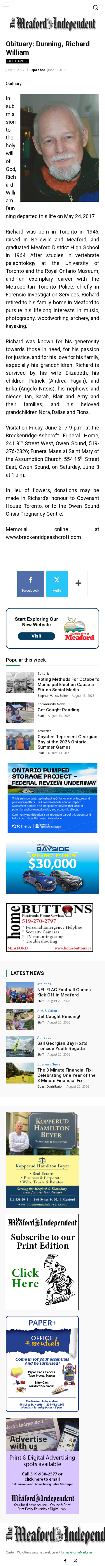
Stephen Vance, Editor (53, 696)
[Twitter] (75, 1561)
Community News (51, 704)
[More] (79, 584)
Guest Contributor (50, 1086)
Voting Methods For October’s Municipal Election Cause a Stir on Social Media (68, 684)
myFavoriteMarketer (78, 1552)
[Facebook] (65, 1561)
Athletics (44, 730)
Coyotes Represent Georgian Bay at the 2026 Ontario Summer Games (67, 742)
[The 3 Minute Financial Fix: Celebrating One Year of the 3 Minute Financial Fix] (20, 1073)
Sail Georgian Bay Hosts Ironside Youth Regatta (62, 1046)
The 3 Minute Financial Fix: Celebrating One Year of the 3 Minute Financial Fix (66, 1075)
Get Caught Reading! (59, 710)
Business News (48, 1064)
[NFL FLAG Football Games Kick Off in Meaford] (20, 992)
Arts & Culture (48, 1010)
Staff (41, 716)
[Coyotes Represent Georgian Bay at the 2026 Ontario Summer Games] (20, 739)
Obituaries (17, 61)
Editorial (44, 673)
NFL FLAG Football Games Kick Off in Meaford (64, 992)
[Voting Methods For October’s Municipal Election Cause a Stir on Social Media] (20, 682)
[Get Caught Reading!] (20, 712)
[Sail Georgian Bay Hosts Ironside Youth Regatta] (20, 1046)
